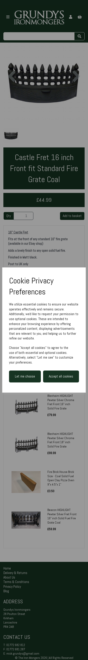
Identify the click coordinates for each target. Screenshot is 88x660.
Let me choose (25, 376)
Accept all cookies (61, 376)
